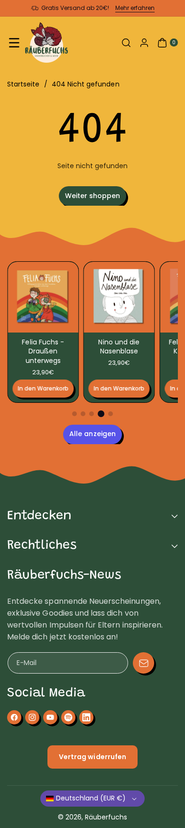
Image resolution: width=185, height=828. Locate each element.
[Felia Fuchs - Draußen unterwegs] (43, 297)
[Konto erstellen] (144, 43)
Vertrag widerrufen (92, 756)
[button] (14, 43)
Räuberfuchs (106, 817)
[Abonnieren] (143, 663)
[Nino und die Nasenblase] (119, 297)
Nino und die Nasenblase (119, 346)
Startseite (23, 84)
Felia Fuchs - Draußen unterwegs (43, 351)
